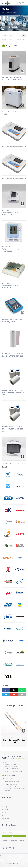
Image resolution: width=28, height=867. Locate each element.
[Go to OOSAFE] (19, 634)
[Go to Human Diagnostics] (8, 586)
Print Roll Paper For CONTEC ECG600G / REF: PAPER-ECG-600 (13, 429)
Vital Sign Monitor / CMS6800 (13, 463)
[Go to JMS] (8, 610)
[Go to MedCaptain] (19, 622)
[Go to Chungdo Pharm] (8, 515)
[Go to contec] (19, 515)
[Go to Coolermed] (8, 527)
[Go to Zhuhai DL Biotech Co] (8, 681)
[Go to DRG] (8, 563)
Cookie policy (14, 858)
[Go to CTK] (19, 527)
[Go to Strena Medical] (8, 657)
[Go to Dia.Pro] (19, 539)
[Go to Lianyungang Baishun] (19, 610)
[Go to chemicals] (19, 503)
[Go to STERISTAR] (19, 646)
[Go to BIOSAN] (8, 503)
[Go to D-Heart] (8, 539)
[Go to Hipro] (19, 574)
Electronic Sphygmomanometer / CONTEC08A (10, 212)
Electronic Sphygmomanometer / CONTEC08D (10, 285)
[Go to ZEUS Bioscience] (19, 669)
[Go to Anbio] (19, 480)
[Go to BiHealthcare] (8, 491)
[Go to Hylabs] (8, 598)
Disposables (14, 738)
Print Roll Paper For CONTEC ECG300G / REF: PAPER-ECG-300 (13, 392)
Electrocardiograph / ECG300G (14, 146)
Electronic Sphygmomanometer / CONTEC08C (10, 249)
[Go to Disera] (8, 551)
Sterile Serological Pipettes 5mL (14, 741)
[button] (6, 690)
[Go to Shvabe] (8, 646)
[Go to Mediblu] (8, 634)
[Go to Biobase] (19, 491)
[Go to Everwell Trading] (19, 563)
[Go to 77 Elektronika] (8, 480)
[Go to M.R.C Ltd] (8, 622)
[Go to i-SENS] (19, 598)
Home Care (5, 29)
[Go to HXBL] (19, 586)
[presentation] (3, 24)
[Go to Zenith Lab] (8, 669)
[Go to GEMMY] (8, 574)
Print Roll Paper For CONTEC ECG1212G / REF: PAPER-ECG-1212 (13, 356)
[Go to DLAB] (19, 551)
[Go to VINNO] (19, 657)
